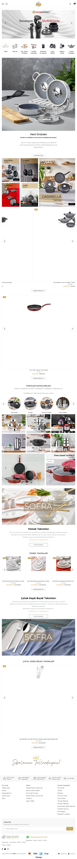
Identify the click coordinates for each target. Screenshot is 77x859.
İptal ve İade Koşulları (33, 790)
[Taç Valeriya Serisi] (11, 170)
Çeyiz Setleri (61, 798)
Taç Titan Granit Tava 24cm (38, 370)
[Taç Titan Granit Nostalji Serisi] (38, 469)
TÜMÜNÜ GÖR (38, 155)
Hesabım (29, 798)
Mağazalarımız (6, 793)
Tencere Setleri (62, 796)
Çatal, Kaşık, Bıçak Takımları (66, 806)
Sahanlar (60, 793)
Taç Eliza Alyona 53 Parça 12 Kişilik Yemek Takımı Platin (13, 581)
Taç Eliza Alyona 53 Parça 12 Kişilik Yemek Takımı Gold (38, 581)
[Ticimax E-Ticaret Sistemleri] (38, 858)
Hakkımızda (6, 788)
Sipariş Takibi (30, 801)
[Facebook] (2, 849)
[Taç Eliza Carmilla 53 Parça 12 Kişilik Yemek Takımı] (63, 568)
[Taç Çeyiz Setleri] (63, 443)
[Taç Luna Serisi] (29, 195)
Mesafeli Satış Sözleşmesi (34, 788)
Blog (3, 798)
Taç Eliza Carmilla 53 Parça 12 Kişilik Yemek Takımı (63, 581)
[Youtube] (5, 849)
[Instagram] (8, 849)
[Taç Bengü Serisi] (38, 423)
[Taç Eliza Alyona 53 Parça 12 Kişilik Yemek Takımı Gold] (38, 568)
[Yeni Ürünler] (38, 94)
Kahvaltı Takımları (63, 803)
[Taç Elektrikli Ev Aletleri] (14, 443)
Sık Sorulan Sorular (32, 793)
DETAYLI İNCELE (38, 545)
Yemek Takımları (62, 801)
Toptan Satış (6, 796)
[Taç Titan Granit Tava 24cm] (38, 332)
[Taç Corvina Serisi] (11, 195)
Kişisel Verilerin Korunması (34, 796)
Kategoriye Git (38, 290)
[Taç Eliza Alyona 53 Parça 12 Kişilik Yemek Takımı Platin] (13, 568)
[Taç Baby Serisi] (63, 423)
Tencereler (60, 788)
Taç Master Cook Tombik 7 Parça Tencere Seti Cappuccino (39, 282)
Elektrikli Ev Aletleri (63, 814)
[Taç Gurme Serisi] (29, 170)
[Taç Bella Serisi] (38, 443)
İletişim (4, 790)
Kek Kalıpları (61, 811)
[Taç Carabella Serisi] (57, 182)
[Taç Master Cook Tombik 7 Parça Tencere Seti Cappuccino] (38, 244)
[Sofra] (38, 506)
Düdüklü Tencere (63, 809)
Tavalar (59, 790)
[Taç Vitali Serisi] (14, 423)
